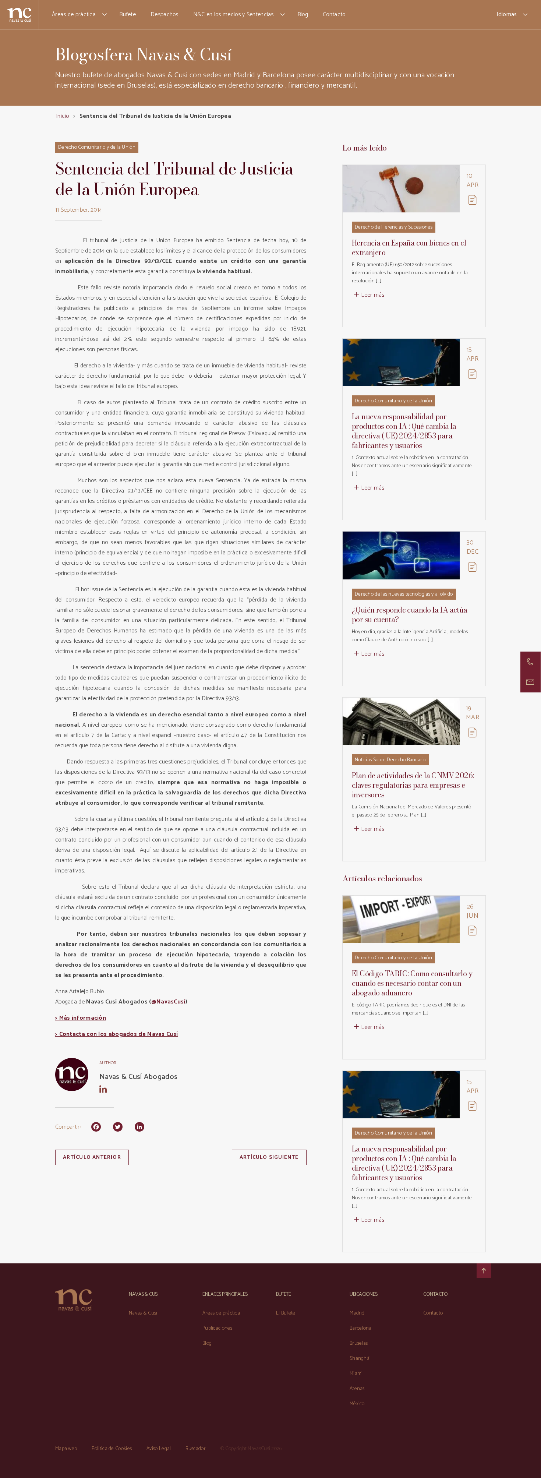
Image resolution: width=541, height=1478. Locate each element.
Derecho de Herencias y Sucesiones (393, 227)
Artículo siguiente (269, 1157)
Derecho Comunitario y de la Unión (96, 147)
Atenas (357, 1388)
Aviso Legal (158, 1449)
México (357, 1404)
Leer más (372, 295)
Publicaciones (217, 1328)
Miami (356, 1373)
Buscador (195, 1449)
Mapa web (66, 1449)
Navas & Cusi (143, 1313)
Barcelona (361, 1328)
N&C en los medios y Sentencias (233, 15)
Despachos (164, 15)
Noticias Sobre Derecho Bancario (390, 760)
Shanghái (360, 1358)
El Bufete (286, 1313)
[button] (105, 15)
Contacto (334, 15)
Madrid (357, 1313)
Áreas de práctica (74, 15)
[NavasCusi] (19, 15)
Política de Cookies (112, 1449)
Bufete (127, 15)
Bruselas (359, 1343)
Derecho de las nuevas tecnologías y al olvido (404, 594)
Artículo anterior (92, 1157)
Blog (302, 15)
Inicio (62, 116)
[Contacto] (530, 662)
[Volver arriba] (484, 1270)
